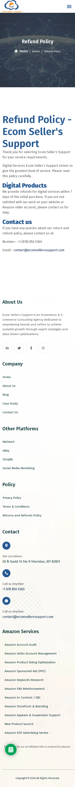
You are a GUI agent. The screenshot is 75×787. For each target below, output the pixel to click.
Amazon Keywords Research (24, 680)
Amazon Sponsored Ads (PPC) (25, 671)
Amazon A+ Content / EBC (22, 697)
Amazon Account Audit (20, 644)
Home (23, 51)
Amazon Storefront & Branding (26, 706)
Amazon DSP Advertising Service (26, 733)
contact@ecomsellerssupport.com (38, 250)
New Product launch (19, 724)
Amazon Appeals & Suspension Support (32, 715)
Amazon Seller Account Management (30, 653)
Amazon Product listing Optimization (30, 662)
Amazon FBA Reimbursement (24, 689)
